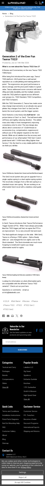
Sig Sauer (27, 371)
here (27, 286)
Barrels (5, 375)
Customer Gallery (8, 431)
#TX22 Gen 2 (29, 305)
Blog (4, 439)
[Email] (8, 315)
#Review (26, 301)
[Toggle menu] (3, 3)
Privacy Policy (26, 467)
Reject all (22, 477)
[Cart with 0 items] (40, 3)
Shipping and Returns (32, 431)
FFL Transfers (29, 415)
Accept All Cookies (22, 482)
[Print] (12, 315)
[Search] (36, 3)
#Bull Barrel (15, 301)
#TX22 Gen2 (8, 309)
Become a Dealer (30, 419)
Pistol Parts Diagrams (10, 419)
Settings (22, 472)
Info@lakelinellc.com (12, 292)
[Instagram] (41, 330)
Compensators (8, 379)
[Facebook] (3, 315)
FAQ (3, 427)
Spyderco (27, 375)
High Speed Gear (30, 395)
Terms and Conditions (10, 411)
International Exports (31, 427)
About (4, 435)
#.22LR (6, 301)
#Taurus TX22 (9, 305)
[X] (17, 315)
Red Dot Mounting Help (11, 423)
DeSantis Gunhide (30, 379)
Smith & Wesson (30, 391)
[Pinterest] (21, 315)
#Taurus (34, 301)
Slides (4, 383)
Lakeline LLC (28, 367)
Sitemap (5, 443)
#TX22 (19, 305)
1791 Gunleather (30, 387)
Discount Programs (31, 423)
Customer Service (30, 411)
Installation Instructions (11, 415)
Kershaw (27, 383)
